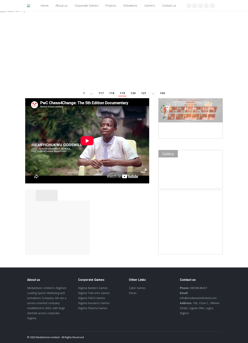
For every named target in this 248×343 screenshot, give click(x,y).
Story (100, 242)
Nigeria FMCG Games (189, 61)
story (57, 66)
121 (143, 93)
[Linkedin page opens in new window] (206, 5)
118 (111, 93)
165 (162, 93)
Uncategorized (69, 66)
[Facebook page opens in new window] (188, 5)
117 (101, 93)
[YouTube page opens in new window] (212, 5)
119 (122, 93)
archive (35, 66)
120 (133, 93)
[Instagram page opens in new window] (200, 5)
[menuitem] (44, 5)
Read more (38, 77)
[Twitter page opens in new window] (194, 5)
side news (47, 66)
